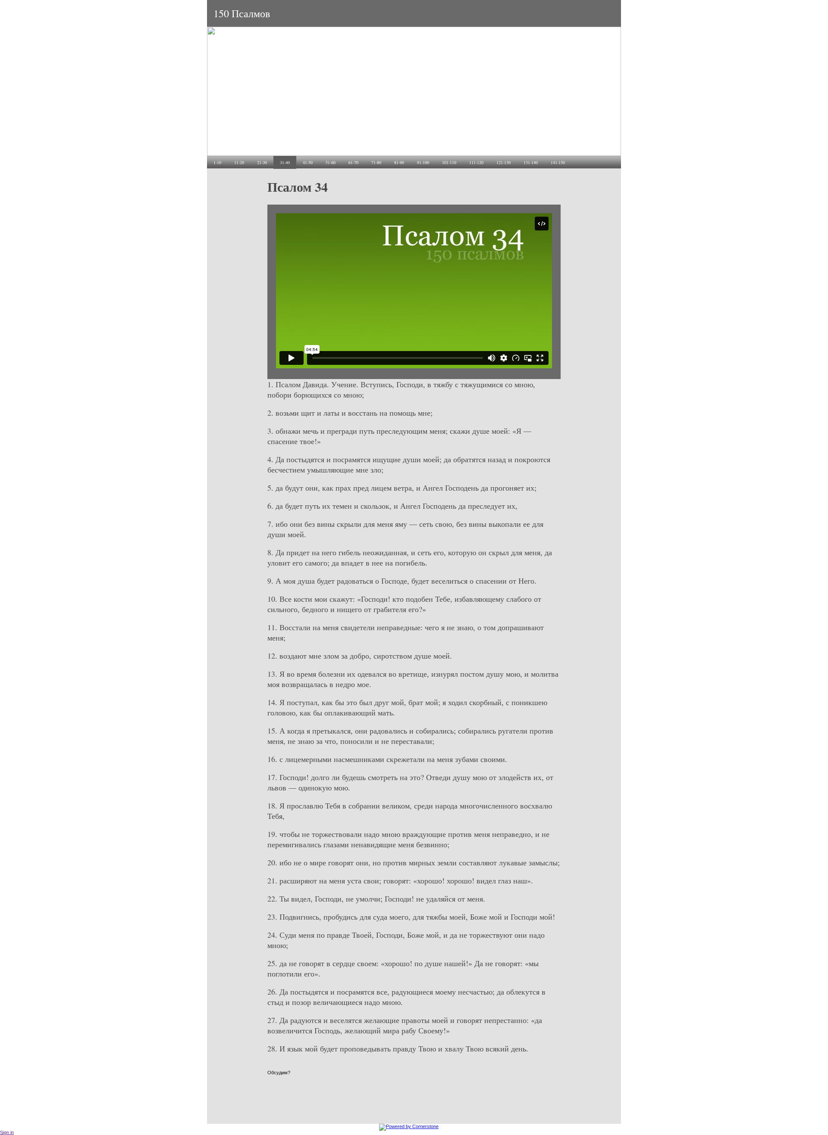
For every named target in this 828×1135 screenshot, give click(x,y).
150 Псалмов (241, 13)
